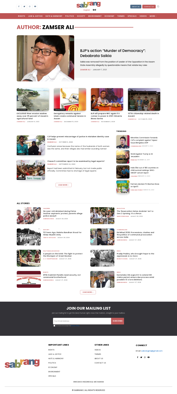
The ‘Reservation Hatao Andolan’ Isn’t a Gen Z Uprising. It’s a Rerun (135, 212)
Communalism (60, 109)
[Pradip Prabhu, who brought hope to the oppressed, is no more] (102, 258)
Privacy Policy (75, 326)
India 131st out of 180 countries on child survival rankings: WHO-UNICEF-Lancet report (144, 170)
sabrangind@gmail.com (152, 351)
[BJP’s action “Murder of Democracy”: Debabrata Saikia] (45, 58)
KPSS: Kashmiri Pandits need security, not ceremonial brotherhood (62, 276)
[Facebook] (19, 6)
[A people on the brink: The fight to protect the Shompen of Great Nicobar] (29, 258)
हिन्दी (94, 10)
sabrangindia (122, 240)
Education (121, 208)
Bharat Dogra (122, 259)
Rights (45, 272)
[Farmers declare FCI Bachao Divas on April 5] (123, 187)
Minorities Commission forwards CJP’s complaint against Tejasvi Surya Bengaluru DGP (144, 140)
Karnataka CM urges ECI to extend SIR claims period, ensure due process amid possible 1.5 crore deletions (135, 277)
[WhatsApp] (30, 6)
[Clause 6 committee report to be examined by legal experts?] (31, 170)
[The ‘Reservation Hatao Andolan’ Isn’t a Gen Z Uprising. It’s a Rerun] (102, 215)
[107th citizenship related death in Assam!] (144, 99)
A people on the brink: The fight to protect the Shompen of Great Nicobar (62, 254)
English (87, 10)
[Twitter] (24, 6)
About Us (136, 7)
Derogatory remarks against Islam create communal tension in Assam (70, 116)
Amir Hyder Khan (123, 216)
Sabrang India (48, 219)
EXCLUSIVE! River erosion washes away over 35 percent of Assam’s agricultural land (32, 116)
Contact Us (149, 7)
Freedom (95, 109)
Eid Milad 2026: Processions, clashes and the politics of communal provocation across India (135, 234)
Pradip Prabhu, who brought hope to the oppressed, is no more (135, 254)
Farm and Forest (137, 190)
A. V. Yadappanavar (50, 259)
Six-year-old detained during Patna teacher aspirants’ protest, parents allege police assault (62, 213)
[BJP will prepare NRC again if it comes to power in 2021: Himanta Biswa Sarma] (107, 99)
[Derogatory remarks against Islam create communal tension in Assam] (70, 99)
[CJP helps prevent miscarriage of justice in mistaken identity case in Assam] (31, 145)
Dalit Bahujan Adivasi (51, 251)
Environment (21, 109)
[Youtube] (35, 6)
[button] (158, 6)
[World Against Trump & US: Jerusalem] (123, 156)
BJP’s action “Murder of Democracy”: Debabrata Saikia (113, 53)
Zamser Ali (85, 69)
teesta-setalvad (49, 237)
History (46, 230)
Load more (62, 185)
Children (134, 176)
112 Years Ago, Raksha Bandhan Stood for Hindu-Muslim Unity (62, 233)
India (119, 251)
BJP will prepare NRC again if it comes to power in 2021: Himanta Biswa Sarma (106, 116)
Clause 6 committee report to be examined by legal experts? (76, 161)
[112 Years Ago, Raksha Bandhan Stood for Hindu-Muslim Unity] (29, 236)
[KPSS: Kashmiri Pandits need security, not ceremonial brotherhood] (29, 279)
